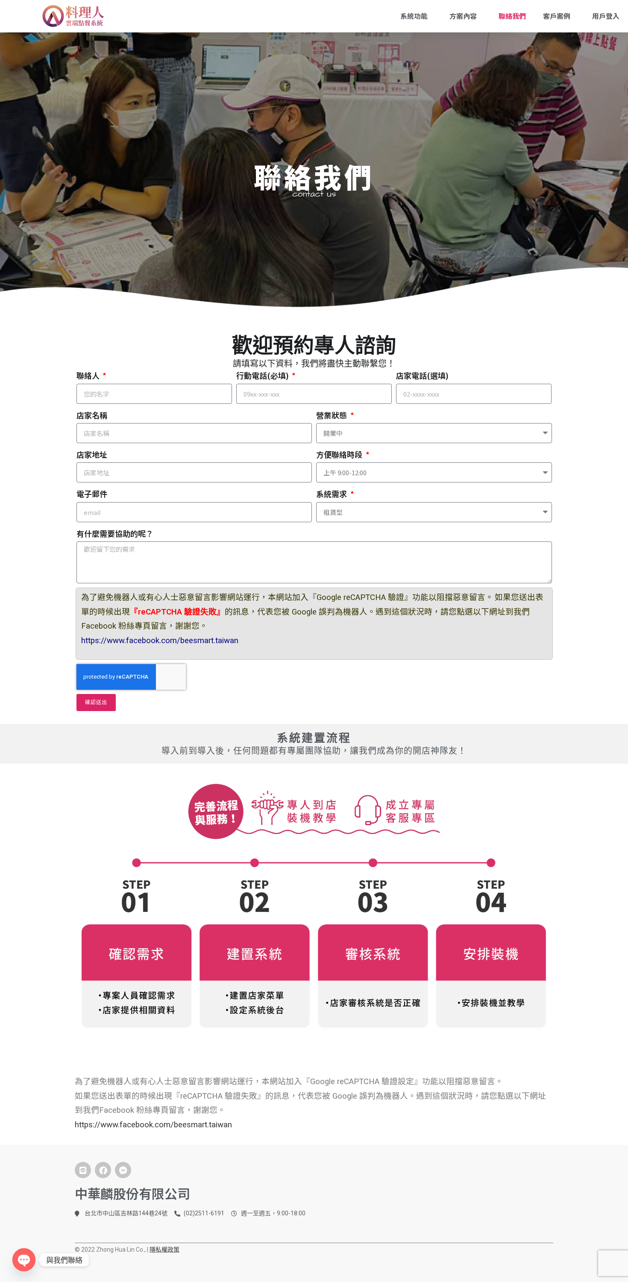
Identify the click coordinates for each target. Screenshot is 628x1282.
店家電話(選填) (422, 375)
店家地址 (91, 454)
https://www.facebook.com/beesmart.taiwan (159, 640)
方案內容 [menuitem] (463, 16)
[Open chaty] (23, 1259)
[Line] (83, 1170)
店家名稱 (91, 414)
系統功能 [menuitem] (414, 16)
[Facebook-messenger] (123, 1170)
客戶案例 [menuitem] (556, 16)
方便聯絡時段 (340, 454)
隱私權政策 (164, 1249)
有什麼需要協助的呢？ (114, 533)
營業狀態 (332, 414)
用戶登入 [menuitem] (605, 16)
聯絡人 (88, 375)
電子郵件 (91, 493)
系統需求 (332, 493)
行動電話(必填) (263, 375)
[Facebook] (103, 1170)
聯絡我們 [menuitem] (512, 16)
